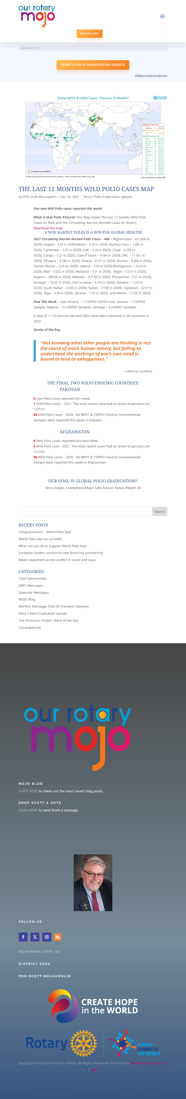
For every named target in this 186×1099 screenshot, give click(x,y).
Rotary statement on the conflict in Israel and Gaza (57, 560)
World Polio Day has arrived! (40, 539)
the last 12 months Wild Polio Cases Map (86, 189)
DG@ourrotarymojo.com (151, 75)
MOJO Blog (27, 599)
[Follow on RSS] (57, 937)
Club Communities (33, 578)
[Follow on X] (34, 937)
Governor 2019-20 (40, 952)
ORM (94, 1070)
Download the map (48, 228)
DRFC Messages (31, 585)
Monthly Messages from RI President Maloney (54, 606)
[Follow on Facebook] (23, 937)
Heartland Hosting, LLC (148, 1063)
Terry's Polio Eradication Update (93, 65)
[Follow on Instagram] (46, 937)
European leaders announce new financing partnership (61, 553)
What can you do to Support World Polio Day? (53, 546)
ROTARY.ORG (89, 33)
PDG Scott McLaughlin (40, 196)
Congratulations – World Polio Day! (45, 532)
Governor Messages (34, 592)
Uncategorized (30, 627)
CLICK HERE (28, 791)
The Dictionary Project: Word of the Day (48, 620)
